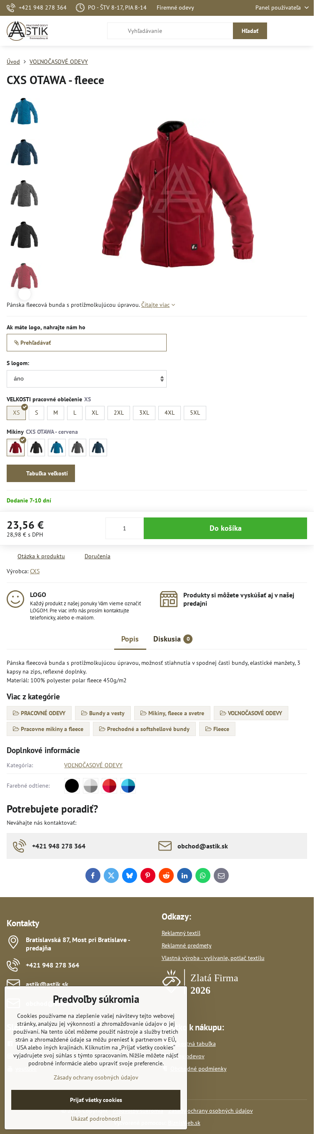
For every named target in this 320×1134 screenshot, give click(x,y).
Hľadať (250, 31)
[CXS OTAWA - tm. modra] (98, 448)
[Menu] (304, 30)
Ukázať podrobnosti (96, 1118)
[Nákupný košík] (284, 30)
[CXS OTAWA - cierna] (36, 448)
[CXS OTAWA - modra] (57, 448)
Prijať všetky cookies (96, 1100)
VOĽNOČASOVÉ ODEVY (93, 765)
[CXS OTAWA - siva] (78, 448)
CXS (35, 571)
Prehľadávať (35, 342)
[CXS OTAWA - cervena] (16, 448)
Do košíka (226, 528)
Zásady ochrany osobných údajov (210, 1110)
